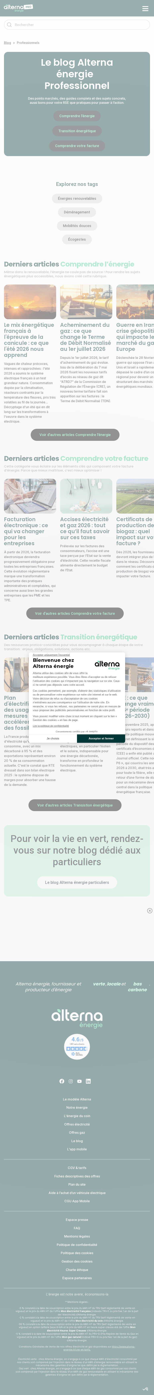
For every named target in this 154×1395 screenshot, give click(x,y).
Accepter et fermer (101, 738)
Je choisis (53, 738)
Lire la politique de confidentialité (51, 726)
